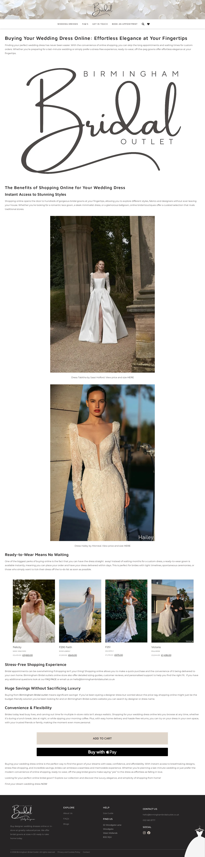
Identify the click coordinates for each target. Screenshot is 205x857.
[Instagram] (144, 832)
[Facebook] (148, 832)
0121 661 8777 (149, 820)
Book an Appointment (125, 24)
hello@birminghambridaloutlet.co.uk (161, 814)
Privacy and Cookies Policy (69, 852)
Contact (86, 852)
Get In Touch (100, 24)
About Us (67, 813)
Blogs (66, 824)
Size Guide (108, 813)
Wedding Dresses (67, 24)
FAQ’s (85, 24)
